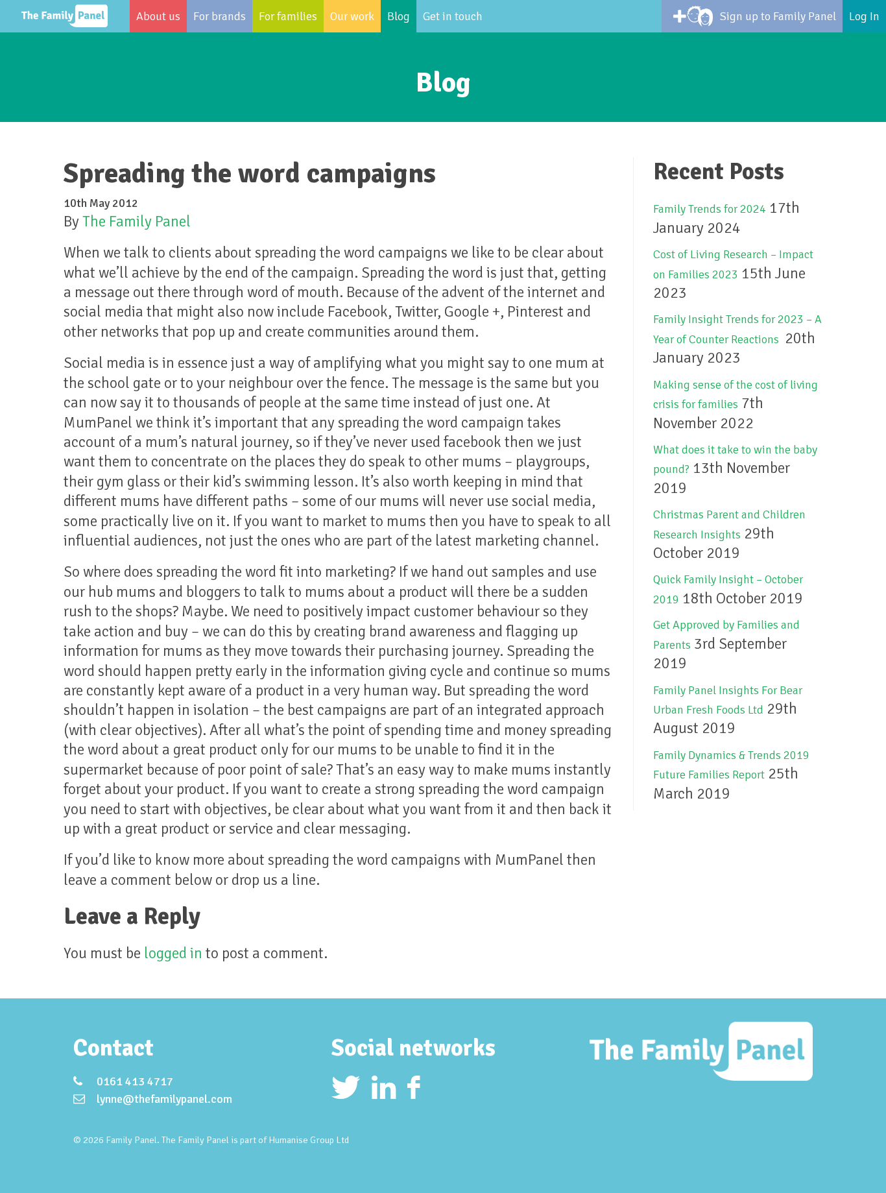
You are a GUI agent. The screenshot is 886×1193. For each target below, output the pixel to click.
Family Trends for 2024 (709, 209)
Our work (352, 16)
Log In (864, 16)
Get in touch (453, 16)
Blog (398, 16)
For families (288, 16)
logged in (173, 953)
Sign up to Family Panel (778, 16)
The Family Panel (136, 221)
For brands (219, 16)
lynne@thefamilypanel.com (164, 1099)
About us (158, 16)
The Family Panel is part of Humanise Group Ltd (255, 1140)
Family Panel (65, 16)
